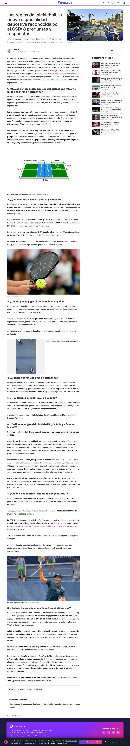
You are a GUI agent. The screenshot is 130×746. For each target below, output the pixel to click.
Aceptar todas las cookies (90, 742)
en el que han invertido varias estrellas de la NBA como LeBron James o (45, 526)
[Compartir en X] (121, 50)
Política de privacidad (22, 743)
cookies (40, 743)
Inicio (9, 716)
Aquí (9, 331)
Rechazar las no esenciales (114, 742)
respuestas (38, 689)
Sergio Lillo (16, 49)
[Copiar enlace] (112, 50)
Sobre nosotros (20, 736)
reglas (29, 689)
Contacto (47, 736)
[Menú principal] (6, 3)
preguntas (21, 689)
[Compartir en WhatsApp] (116, 50)
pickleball (11, 689)
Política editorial (32, 736)
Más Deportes (16, 716)
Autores (40, 736)
